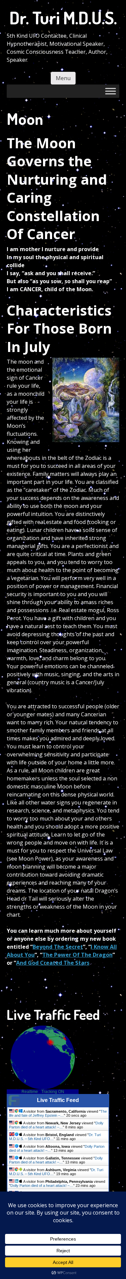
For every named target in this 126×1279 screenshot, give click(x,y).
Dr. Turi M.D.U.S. (63, 17)
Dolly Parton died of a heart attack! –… (56, 1125)
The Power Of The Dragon (77, 954)
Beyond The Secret (58, 946)
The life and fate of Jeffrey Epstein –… (58, 1113)
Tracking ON (52, 1091)
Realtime (30, 1091)
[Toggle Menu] (110, 91)
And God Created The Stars (52, 962)
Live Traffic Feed (58, 1100)
